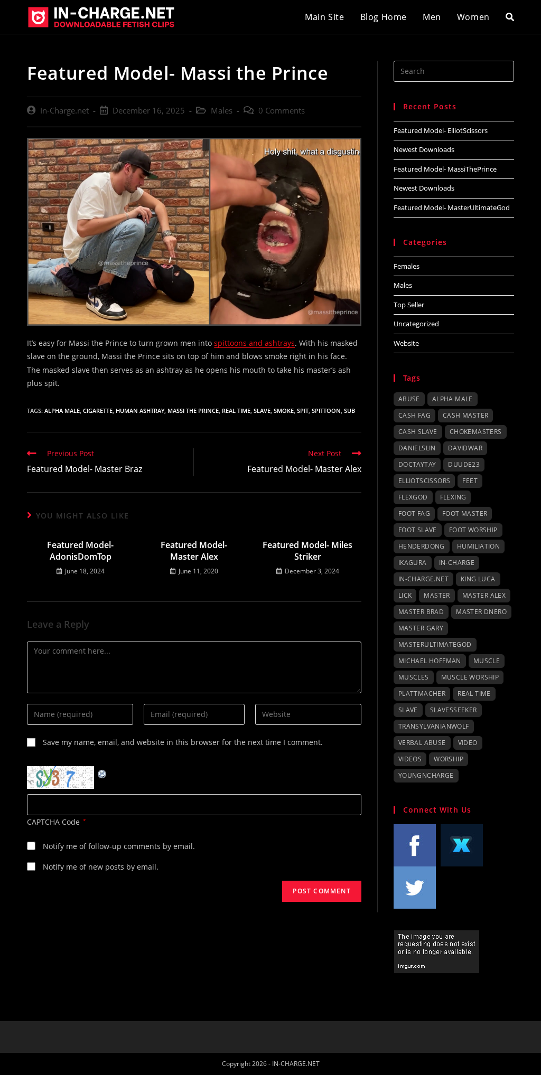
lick (405, 595)
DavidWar (465, 448)
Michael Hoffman (429, 660)
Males (221, 111)
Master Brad (421, 611)
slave (262, 410)
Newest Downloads (424, 149)
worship (448, 759)
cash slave (417, 431)
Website (406, 343)
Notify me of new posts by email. (100, 867)
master (437, 595)
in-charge (457, 562)
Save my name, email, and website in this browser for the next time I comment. (183, 742)
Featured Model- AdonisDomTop (80, 550)
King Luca (478, 578)
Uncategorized (416, 323)
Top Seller (409, 304)
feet (470, 480)
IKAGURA (412, 562)
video (468, 742)
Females (406, 266)
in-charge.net (423, 578)
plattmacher (421, 693)
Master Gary (420, 628)
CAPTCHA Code (53, 822)
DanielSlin (417, 448)
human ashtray (140, 410)
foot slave (417, 529)
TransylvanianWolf (433, 726)
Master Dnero (481, 611)
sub (349, 410)
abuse (409, 398)
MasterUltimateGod (435, 644)
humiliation (478, 546)
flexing (453, 497)
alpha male (62, 410)
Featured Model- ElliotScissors (441, 130)
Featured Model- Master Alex (194, 550)
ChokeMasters (476, 431)
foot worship (473, 529)
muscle (486, 660)
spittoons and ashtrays (254, 343)
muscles (413, 677)
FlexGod (413, 497)
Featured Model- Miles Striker (307, 550)
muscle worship (470, 677)
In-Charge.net (64, 111)
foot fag (414, 513)
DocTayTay (417, 464)
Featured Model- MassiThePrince (445, 169)
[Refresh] (102, 773)
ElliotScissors (424, 480)
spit (303, 410)
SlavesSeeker (453, 709)
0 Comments (281, 111)
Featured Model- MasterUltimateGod (452, 207)
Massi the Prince (193, 410)
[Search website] (510, 17)
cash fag (414, 415)
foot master (464, 513)
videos (410, 759)
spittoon (326, 410)
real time (236, 410)
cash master (465, 415)
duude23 (464, 464)
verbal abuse (422, 742)
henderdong (421, 546)
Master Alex (484, 595)
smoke (284, 410)
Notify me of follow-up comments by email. (119, 846)
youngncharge (426, 775)
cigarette (98, 410)
